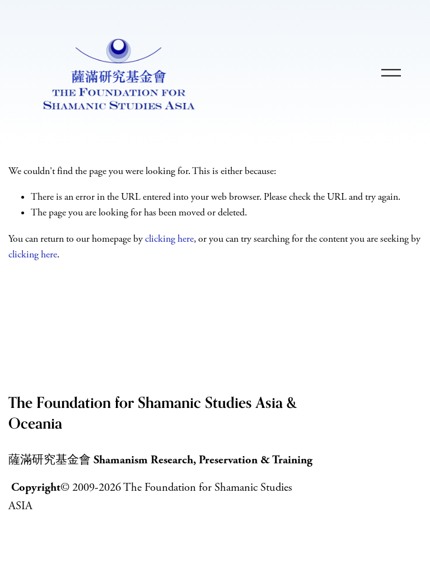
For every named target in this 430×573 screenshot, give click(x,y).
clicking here (169, 239)
